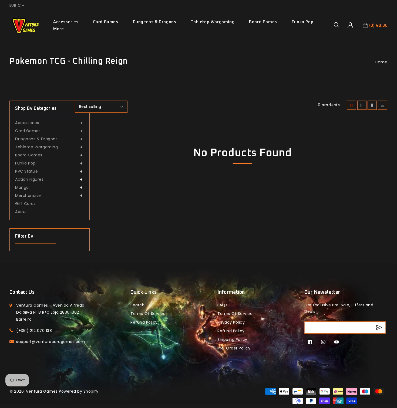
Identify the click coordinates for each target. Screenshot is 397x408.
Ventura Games (42, 391)
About (21, 211)
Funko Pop (302, 22)
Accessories (66, 22)
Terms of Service (148, 313)
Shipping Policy (232, 339)
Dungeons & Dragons (154, 22)
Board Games (263, 22)
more (58, 29)
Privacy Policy (231, 322)
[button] (338, 25)
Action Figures (29, 179)
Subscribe (380, 327)
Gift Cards (25, 203)
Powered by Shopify (78, 391)
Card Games (105, 22)
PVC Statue (26, 171)
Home (381, 62)
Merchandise (28, 195)
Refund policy (144, 322)
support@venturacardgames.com (50, 341)
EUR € (15, 6)
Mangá (22, 187)
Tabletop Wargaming (212, 22)
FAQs (222, 305)
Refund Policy (231, 331)
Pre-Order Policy (233, 348)
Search (137, 305)
